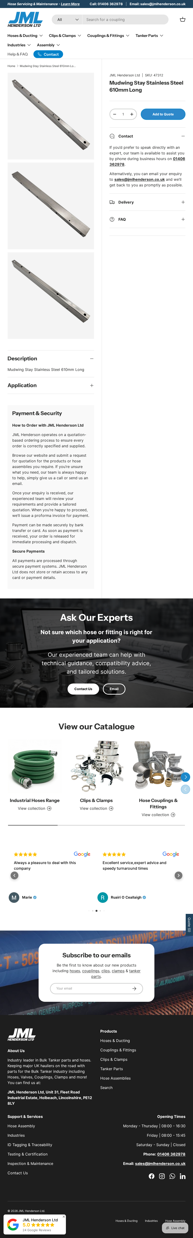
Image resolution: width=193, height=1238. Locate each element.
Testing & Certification (28, 1154)
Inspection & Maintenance (30, 1163)
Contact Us (83, 689)
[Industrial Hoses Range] (35, 766)
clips (105, 970)
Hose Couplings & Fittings (158, 804)
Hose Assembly (21, 1126)
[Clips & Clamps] (97, 766)
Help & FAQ (18, 54)
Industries (16, 1135)
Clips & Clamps (96, 800)
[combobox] (110, 19)
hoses (75, 970)
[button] (14, 875)
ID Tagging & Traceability (30, 1144)
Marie (27, 897)
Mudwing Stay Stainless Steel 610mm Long (48, 66)
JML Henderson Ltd (124, 75)
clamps (118, 970)
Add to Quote (163, 114)
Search (106, 1087)
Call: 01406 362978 (106, 4)
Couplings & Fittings (118, 1050)
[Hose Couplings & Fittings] (158, 766)
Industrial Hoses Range (35, 800)
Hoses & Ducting (115, 1040)
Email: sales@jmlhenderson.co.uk (157, 4)
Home (11, 66)
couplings (90, 970)
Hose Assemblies (115, 1078)
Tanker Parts (111, 1068)
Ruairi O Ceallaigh (126, 897)
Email (114, 689)
